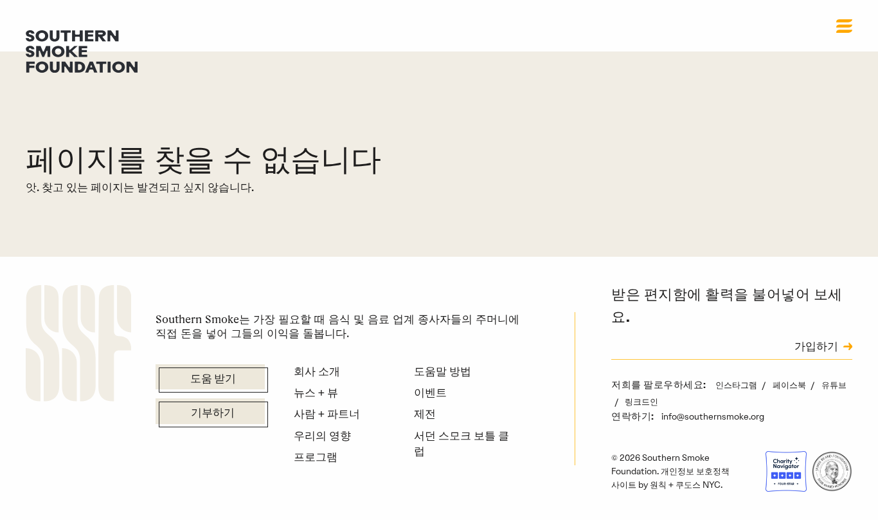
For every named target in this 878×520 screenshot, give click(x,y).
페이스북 (790, 385)
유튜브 (834, 385)
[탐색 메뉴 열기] (844, 25)
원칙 (658, 484)
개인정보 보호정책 (695, 471)
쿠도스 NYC (698, 484)
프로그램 (315, 456)
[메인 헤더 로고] (82, 50)
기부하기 (213, 414)
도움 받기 (213, 380)
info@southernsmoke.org (712, 416)
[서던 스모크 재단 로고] (78, 345)
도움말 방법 (442, 371)
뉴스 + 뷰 (316, 392)
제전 (425, 413)
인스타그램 (737, 385)
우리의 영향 (322, 435)
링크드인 (641, 401)
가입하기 (816, 347)
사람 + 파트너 (327, 413)
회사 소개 (317, 371)
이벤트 (430, 392)
